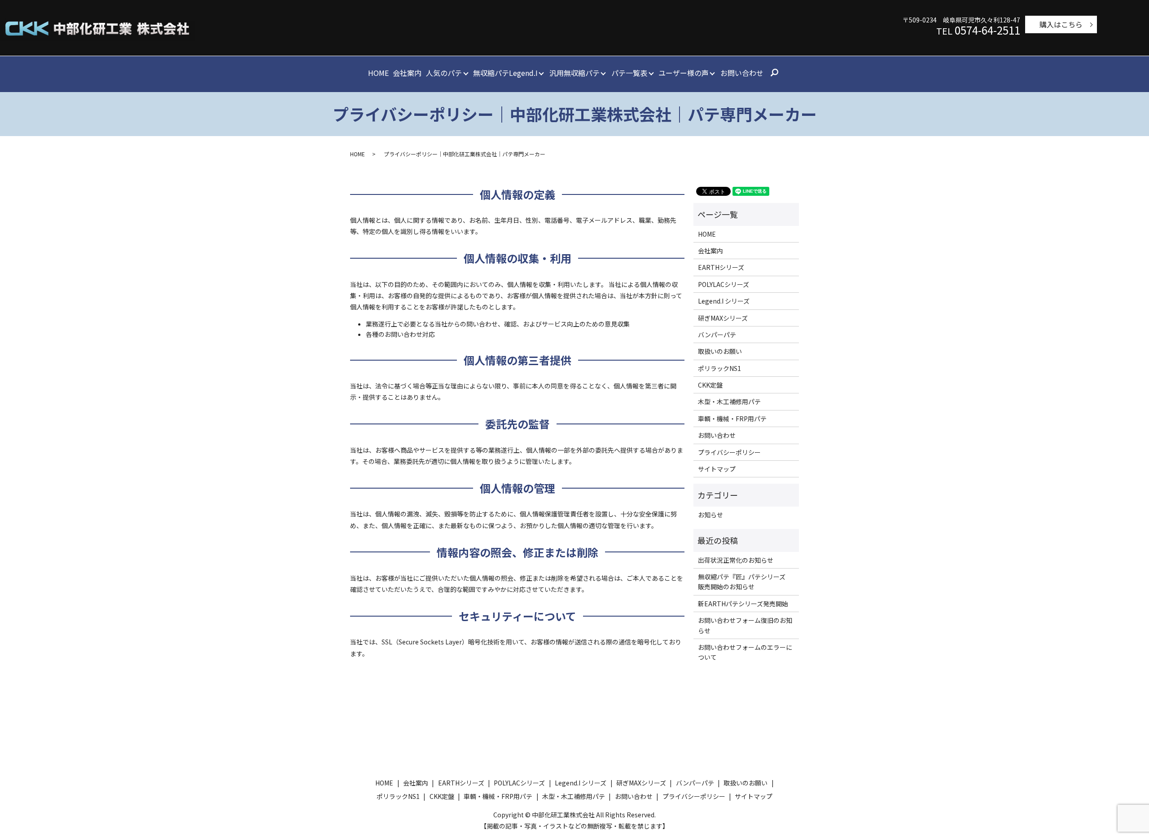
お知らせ (710, 514)
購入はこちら (1061, 24)
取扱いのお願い (720, 351)
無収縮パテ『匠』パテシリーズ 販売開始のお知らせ (745, 581)
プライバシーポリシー (729, 452)
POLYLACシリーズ (723, 284)
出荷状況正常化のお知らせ (735, 560)
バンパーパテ (717, 334)
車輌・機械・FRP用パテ (732, 418)
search (774, 73)
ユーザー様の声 (683, 72)
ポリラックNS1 (719, 368)
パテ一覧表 (629, 72)
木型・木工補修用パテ (729, 401)
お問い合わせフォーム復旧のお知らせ (745, 625)
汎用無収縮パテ (574, 72)
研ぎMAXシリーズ (723, 317)
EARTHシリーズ (721, 267)
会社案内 (407, 72)
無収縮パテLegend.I (505, 72)
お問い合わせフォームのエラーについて (745, 652)
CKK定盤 (710, 384)
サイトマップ (717, 468)
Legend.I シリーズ (724, 300)
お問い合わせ (741, 72)
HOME (378, 72)
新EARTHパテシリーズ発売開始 (743, 603)
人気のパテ (444, 72)
